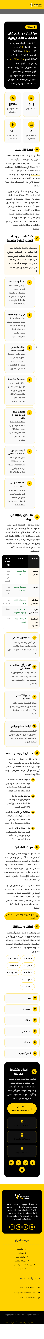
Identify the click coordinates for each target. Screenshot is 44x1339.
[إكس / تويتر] (18, 1162)
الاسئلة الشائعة (21, 1260)
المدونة (20, 1268)
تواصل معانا (20, 1257)
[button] (32, 1227)
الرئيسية (20, 1249)
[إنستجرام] (25, 1162)
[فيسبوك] (32, 1162)
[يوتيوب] (22, 1170)
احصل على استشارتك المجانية (20, 1109)
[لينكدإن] (11, 1162)
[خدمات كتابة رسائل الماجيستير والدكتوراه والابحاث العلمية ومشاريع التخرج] (36, 4)
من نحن (20, 1253)
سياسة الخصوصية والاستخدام (20, 1264)
